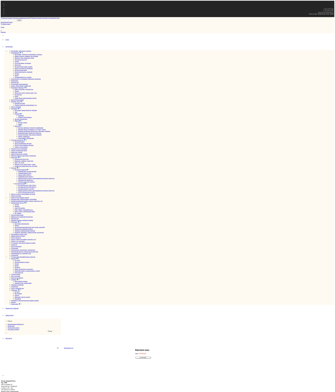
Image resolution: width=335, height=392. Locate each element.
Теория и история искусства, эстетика (26, 166)
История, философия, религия (23, 67)
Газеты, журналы (16, 107)
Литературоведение (21, 70)
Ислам (16, 265)
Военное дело (15, 101)
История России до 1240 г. (26, 189)
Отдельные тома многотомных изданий (23, 243)
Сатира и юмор (15, 274)
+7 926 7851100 (328, 9)
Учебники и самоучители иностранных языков (25, 300)
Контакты (8, 338)
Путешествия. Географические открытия (23, 257)
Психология (14, 255)
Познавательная (20, 142)
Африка (17, 121)
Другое (17, 91)
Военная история (20, 103)
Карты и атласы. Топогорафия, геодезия (23, 194)
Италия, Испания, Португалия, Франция (29, 135)
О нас (7, 40)
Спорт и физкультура (17, 288)
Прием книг (11, 326)
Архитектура (15, 82)
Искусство (18, 65)
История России (19, 183)
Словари (13, 279)
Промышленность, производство (21, 253)
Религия (13, 258)
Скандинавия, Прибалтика (26, 138)
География (14, 108)
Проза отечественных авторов (24, 145)
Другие (17, 61)
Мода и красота (16, 238)
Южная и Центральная (25, 117)
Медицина (14, 222)
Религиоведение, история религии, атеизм (27, 271)
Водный (17, 292)
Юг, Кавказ (18, 213)
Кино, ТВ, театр (19, 163)
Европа (17, 126)
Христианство (19, 272)
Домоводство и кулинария (19, 149)
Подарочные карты (13, 328)
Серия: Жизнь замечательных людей (25, 98)
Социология (14, 286)
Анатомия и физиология (22, 224)
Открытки (14, 245)
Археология (14, 80)
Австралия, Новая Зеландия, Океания (26, 110)
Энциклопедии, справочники (23, 283)
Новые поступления (11, 308)
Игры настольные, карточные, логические (23, 156)
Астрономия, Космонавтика (19, 84)
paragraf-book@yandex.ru (325, 12)
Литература (18, 94)
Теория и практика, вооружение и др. (26, 105)
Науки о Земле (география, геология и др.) (23, 239)
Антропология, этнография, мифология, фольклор (26, 79)
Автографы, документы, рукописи (21, 51)
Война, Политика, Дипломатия (24, 89)
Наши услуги (9, 315)
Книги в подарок (16, 196)
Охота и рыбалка (16, 246)
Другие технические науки (19, 150)
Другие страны (22, 122)
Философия (14, 304)
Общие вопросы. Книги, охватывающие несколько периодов (36, 178)
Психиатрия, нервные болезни (24, 229)
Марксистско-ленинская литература (22, 217)
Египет (20, 124)
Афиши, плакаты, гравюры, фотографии (26, 56)
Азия (16, 112)
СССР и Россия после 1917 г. (26, 192)
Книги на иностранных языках (20, 197)
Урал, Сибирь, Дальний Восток (24, 210)
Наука (16, 96)
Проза (16, 75)
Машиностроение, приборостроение (22, 220)
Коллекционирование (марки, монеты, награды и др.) (27, 201)
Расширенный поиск (7, 22)
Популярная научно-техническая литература (24, 251)
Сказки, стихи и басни (21, 147)
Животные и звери (16, 152)
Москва (17, 206)
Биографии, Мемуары (17, 87)
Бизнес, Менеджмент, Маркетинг (21, 86)
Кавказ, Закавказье (24, 136)
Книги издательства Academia (24, 68)
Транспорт (14, 290)
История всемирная (20, 169)
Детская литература (21, 60)
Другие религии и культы (22, 262)
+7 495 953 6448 (328, 10)
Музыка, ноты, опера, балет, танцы (25, 164)
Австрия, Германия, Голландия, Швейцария (30, 128)
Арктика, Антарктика (21, 119)
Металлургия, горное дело (19, 234)
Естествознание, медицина (23, 63)
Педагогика (14, 248)
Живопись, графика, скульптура (24, 161)
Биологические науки (17, 100)
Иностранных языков (21, 281)
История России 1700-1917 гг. (27, 187)
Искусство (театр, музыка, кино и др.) (26, 93)
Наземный (18, 299)
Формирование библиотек (16, 324)
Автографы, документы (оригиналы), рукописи (28, 54)
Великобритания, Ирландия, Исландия (29, 133)
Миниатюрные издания (18, 236)
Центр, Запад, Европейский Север (25, 211)
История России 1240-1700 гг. (27, 185)
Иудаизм (17, 267)
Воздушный (18, 293)
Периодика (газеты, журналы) (23, 72)
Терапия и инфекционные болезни (25, 231)
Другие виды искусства (22, 159)
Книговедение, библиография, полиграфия (23, 199)
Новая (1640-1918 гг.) (24, 175)
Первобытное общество (25, 180)
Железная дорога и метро (22, 297)
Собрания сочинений (17, 285)
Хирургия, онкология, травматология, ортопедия (29, 232)
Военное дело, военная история (24, 58)
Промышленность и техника (23, 77)
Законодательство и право (19, 154)
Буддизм (17, 260)
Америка (17, 114)
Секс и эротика (15, 276)
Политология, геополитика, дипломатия (23, 250)
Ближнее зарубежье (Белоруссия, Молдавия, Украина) (34, 131)
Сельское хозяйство (17, 278)
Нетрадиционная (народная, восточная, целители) (30, 227)
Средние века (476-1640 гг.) (26, 182)
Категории (9, 47)
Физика (13, 302)
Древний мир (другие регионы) (27, 171)
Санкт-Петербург (20, 208)
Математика (15, 218)
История (13, 168)
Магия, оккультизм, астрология (24, 269)
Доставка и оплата (13, 329)
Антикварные (15, 53)
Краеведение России (17, 203)
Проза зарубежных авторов (23, 143)
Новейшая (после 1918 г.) (25, 176)
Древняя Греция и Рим (24, 173)
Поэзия (17, 74)
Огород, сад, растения (18, 241)
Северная (21, 115)
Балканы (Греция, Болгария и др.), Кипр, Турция (32, 129)
